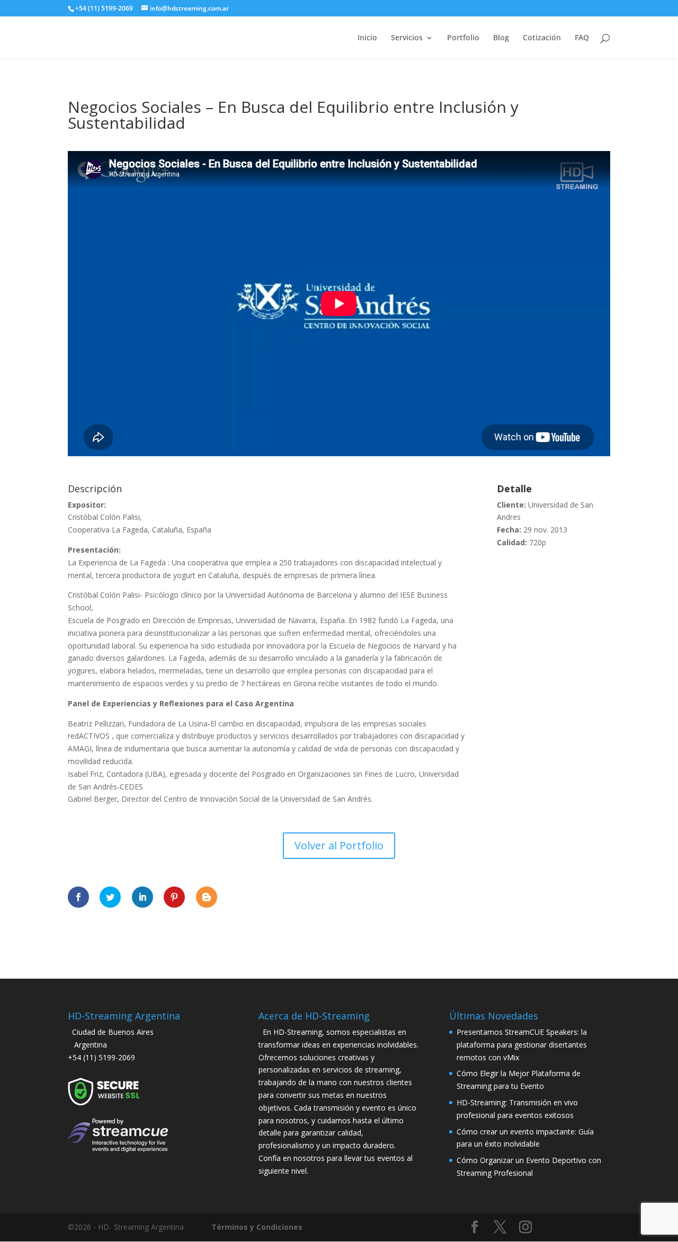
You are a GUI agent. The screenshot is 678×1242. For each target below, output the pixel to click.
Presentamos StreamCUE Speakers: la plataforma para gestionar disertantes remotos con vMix (522, 1044)
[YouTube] (552, 1228)
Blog (501, 38)
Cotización (542, 38)
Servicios (407, 38)
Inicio (367, 38)
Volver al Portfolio (339, 845)
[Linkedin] (602, 1228)
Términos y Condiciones (256, 1227)
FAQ (582, 38)
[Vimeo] (577, 1228)
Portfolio (463, 38)
